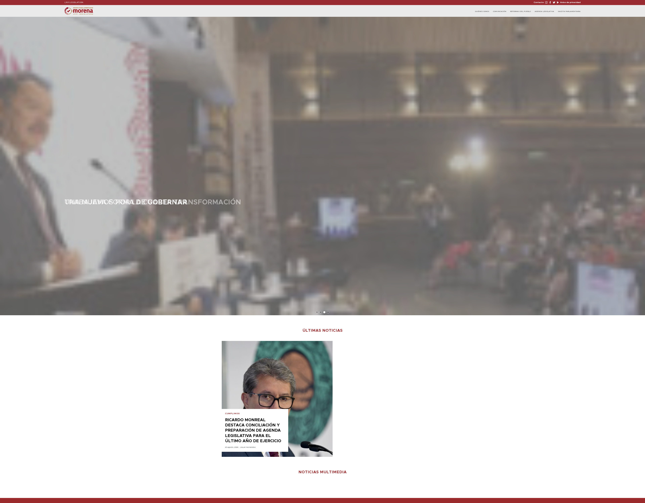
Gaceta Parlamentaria (569, 11)
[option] (322, 164)
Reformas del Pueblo (520, 11)
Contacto (539, 2)
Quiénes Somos (482, 11)
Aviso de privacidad (570, 2)
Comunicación (499, 11)
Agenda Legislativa (544, 11)
